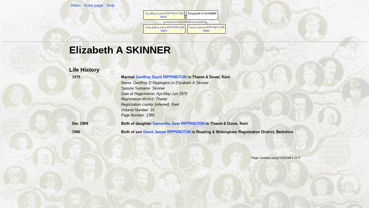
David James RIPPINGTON (167, 132)
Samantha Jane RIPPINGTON (178, 123)
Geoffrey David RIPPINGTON (161, 77)
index (76, 5)
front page (93, 5)
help (111, 5)
